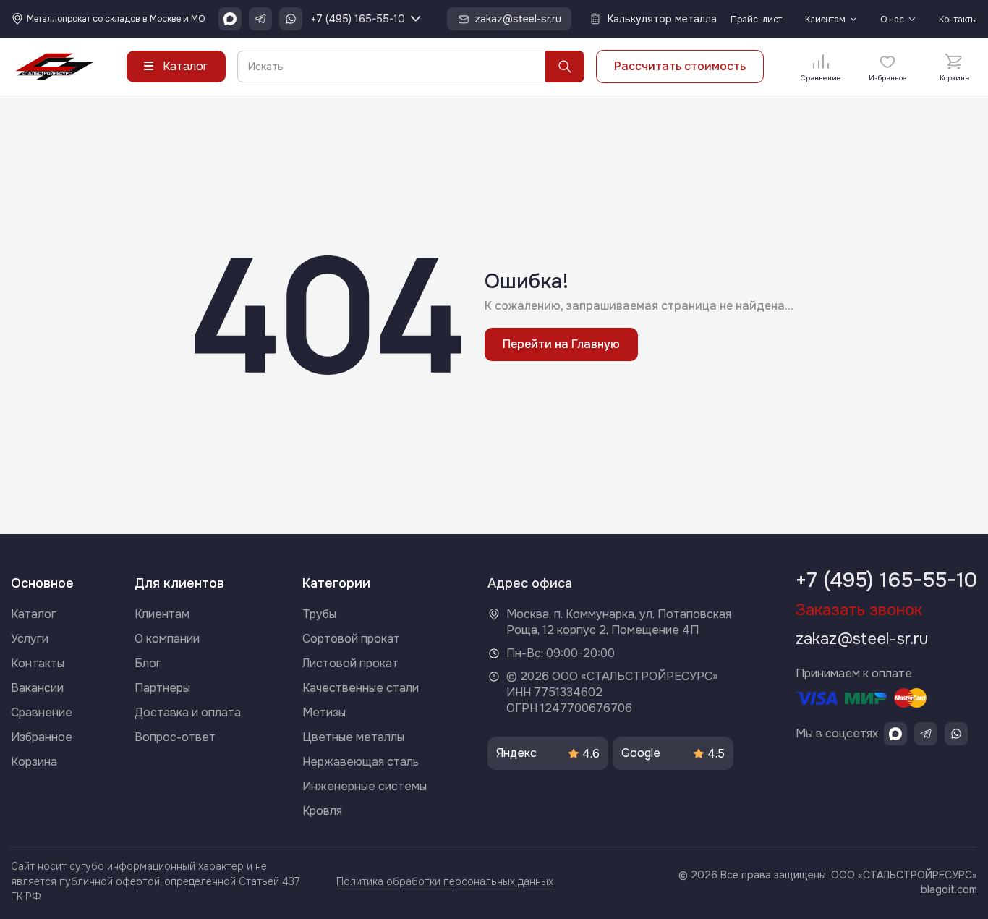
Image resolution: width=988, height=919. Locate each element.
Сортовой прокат (351, 638)
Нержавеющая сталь (360, 761)
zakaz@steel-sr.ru (862, 639)
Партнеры (162, 687)
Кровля (322, 810)
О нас (892, 19)
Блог (148, 663)
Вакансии (37, 687)
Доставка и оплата (188, 712)
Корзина (34, 761)
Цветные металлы (353, 737)
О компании (167, 638)
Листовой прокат (350, 663)
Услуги (29, 638)
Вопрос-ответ (175, 737)
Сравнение (41, 712)
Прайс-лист (756, 19)
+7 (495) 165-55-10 (358, 18)
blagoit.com (949, 889)
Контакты (958, 19)
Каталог (33, 614)
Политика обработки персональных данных (444, 881)
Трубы (319, 614)
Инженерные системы (364, 786)
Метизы (324, 712)
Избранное (41, 737)
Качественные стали (360, 687)
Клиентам (825, 19)
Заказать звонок (859, 610)
